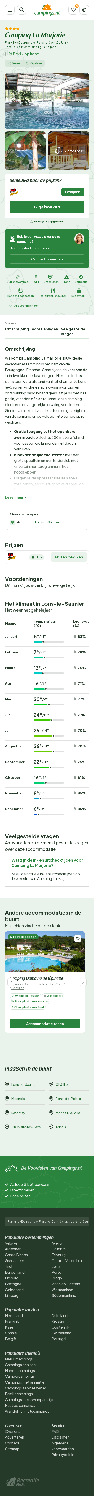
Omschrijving (17, 329)
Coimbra (59, 1248)
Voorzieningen (45, 329)
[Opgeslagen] (73, 10)
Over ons (12, 1431)
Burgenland (15, 1272)
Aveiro (57, 1243)
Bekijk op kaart (26, 54)
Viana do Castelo (66, 1283)
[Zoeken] (21, 10)
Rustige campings (20, 1405)
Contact (12, 1443)
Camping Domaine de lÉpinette (36, 979)
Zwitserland (61, 1332)
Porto (56, 1272)
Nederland (14, 1315)
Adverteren (14, 1437)
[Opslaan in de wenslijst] (77, 938)
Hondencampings (20, 1370)
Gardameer (14, 1260)
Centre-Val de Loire (68, 1260)
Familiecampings (19, 1393)
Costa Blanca (16, 1254)
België (10, 1338)
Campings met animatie (24, 1382)
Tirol (8, 1266)
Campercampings (20, 1376)
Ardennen (13, 1248)
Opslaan (36, 63)
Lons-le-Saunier (16, 47)
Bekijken (73, 191)
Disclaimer (60, 1437)
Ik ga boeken (47, 206)
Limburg (11, 1277)
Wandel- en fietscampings (27, 1411)
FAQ (55, 1431)
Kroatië (58, 1321)
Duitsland (60, 1315)
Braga (57, 1277)
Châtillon (17, 988)
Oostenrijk (60, 1327)
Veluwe (11, 1243)
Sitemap (12, 1448)
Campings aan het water (25, 1388)
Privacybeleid (63, 1454)
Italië (9, 1327)
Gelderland (14, 1289)
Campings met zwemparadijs (29, 1399)
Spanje (11, 1332)
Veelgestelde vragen (73, 331)
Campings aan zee (20, 1364)
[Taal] (84, 10)
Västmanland (62, 1289)
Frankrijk (10, 42)
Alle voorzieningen (26, 305)
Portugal (59, 1338)
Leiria (56, 1266)
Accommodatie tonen (45, 1023)
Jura (63, 42)
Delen (16, 63)
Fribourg (59, 1254)
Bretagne (13, 1283)
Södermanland (64, 1295)
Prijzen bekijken (69, 557)
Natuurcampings (19, 1359)
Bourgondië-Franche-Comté (38, 42)
